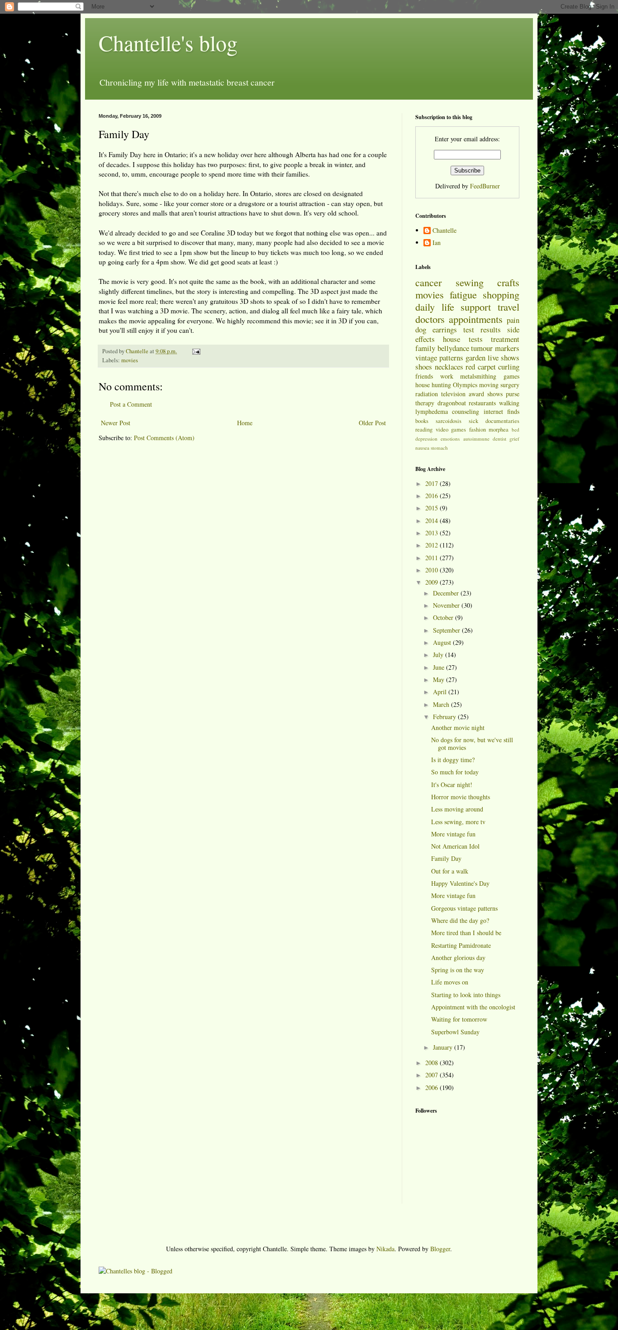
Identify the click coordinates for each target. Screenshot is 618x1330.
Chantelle (444, 231)
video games (451, 429)
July (439, 654)
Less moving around (457, 809)
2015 (432, 508)
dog (420, 329)
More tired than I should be (466, 932)
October (444, 617)
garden (475, 357)
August (443, 642)
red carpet (481, 366)
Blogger (440, 1248)
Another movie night (458, 727)
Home (244, 422)
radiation (426, 393)
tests (476, 339)
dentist (499, 438)
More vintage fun (453, 834)
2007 (432, 1075)
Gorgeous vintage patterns (464, 908)
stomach (439, 447)
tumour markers (495, 348)
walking (509, 403)
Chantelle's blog (168, 42)
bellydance (453, 348)
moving (489, 384)
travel (508, 306)
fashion (477, 429)
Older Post (372, 422)
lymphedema (431, 411)
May (439, 679)
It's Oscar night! (451, 784)
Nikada (385, 1248)
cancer (428, 282)
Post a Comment (131, 404)
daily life (434, 306)
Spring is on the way (457, 969)
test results (482, 329)
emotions (450, 438)
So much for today (455, 772)
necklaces (449, 366)
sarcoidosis (448, 421)
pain (513, 320)
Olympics (465, 384)
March (442, 704)
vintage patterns (439, 357)
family (425, 348)
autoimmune (476, 438)
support (476, 306)
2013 (432, 532)
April (440, 691)
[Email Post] (196, 351)
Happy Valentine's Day (460, 883)
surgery (509, 384)
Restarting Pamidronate (461, 945)
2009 (432, 582)
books (421, 421)
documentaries (502, 421)
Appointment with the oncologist (473, 1007)
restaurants (482, 403)
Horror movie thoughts (460, 796)
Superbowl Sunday (455, 1032)
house (451, 339)
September (447, 630)
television (453, 393)
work (446, 376)
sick (473, 421)
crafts (508, 282)
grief (514, 438)
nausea (422, 447)
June (439, 667)
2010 (432, 570)
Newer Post (115, 422)
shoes (423, 366)
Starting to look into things (465, 994)
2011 (432, 557)
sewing (470, 282)
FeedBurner (485, 186)
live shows (503, 357)
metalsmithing (478, 376)
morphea (499, 429)
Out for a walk (449, 871)
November (447, 605)
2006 (432, 1087)
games (511, 376)
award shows (486, 393)
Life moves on (449, 982)
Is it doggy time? (453, 759)
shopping (501, 294)
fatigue (463, 294)
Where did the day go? (460, 920)
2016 (432, 495)
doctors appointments (459, 319)
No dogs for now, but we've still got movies (472, 743)
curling (508, 366)
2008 (432, 1062)
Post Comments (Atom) (164, 437)
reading (424, 429)
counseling (465, 411)
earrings (445, 329)
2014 (432, 520)
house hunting (433, 384)
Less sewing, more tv (458, 821)
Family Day (446, 858)
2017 (432, 483)
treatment (505, 339)
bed (515, 429)
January (443, 1047)
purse (512, 393)
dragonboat (451, 403)
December (447, 593)
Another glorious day (458, 957)
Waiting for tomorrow (459, 1019)
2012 (432, 545)
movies (129, 360)
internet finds (501, 411)
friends (424, 376)
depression (426, 438)
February (445, 716)
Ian (437, 243)
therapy (424, 403)
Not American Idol (455, 846)
